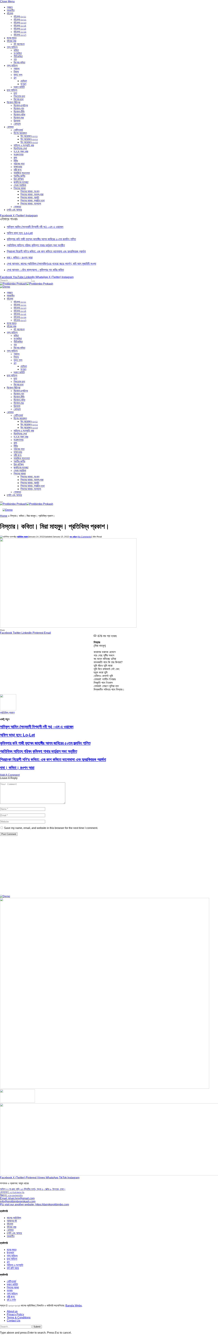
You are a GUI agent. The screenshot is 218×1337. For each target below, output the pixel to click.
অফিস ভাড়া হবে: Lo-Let (20, 233)
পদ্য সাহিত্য (12, 47)
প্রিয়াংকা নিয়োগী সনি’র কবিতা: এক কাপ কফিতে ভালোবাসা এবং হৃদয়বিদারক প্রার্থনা (46, 251)
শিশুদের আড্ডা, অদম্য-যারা (31, 194)
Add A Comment (10, 774)
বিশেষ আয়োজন (20, 133)
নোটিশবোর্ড (18, 130)
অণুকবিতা (18, 53)
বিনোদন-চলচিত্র (21, 105)
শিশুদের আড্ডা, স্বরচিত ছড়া (32, 200)
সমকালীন (10, 10)
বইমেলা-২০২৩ (20, 22)
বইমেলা (10, 13)
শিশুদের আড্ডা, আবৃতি (29, 197)
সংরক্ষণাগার (18, 154)
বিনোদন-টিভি (19, 111)
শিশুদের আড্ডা (20, 188)
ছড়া (15, 93)
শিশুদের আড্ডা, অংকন (29, 191)
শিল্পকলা (17, 120)
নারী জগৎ (18, 169)
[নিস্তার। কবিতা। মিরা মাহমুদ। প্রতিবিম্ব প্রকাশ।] (68, 626)
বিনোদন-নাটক (19, 114)
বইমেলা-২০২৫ (20, 28)
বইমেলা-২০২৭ (20, 34)
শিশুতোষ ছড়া (19, 96)
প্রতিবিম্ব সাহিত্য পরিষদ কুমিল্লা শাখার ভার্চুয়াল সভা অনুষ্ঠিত (36, 245)
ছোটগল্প (23, 80)
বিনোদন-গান (19, 108)
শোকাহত (17, 206)
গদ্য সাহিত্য (12, 65)
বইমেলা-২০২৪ (20, 25)
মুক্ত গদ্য (18, 74)
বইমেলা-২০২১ (20, 16)
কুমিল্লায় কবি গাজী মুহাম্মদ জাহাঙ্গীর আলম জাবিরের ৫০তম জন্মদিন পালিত (41, 239)
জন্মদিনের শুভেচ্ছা (21, 182)
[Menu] (1, 501)
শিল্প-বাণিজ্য (19, 179)
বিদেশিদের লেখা (20, 148)
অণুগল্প (23, 83)
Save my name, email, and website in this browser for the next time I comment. (51, 828)
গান (15, 59)
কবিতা (16, 50)
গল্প (15, 77)
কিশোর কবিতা (19, 62)
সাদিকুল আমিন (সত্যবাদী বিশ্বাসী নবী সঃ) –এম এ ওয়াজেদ (35, 227)
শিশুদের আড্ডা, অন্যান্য (30, 203)
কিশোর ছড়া (19, 99)
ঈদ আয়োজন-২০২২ (29, 139)
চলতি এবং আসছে (14, 209)
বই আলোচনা (19, 44)
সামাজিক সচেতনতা (22, 172)
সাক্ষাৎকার (18, 166)
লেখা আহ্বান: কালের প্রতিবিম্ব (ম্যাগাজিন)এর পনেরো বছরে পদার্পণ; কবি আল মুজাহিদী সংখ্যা (51, 263)
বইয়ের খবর (11, 41)
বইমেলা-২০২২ (20, 19)
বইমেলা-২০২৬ (20, 31)
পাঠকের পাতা (19, 163)
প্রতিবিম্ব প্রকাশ (22, 537)
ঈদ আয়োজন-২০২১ (29, 136)
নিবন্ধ (16, 71)
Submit (37, 1326)
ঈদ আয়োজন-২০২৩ (29, 142)
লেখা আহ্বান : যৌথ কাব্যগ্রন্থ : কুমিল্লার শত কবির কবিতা (35, 270)
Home (3, 515)
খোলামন (10, 126)
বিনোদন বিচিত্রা (13, 102)
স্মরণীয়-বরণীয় (19, 176)
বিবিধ (16, 160)
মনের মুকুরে (11, 37)
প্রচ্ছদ (10, 7)
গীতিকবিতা (18, 56)
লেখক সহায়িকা (20, 185)
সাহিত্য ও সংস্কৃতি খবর (24, 145)
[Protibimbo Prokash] (26, 283)
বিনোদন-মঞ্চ (19, 117)
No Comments (84, 537)
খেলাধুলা (17, 123)
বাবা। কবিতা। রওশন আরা (20, 257)
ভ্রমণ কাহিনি (19, 87)
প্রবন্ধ (16, 68)
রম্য (15, 157)
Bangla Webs (73, 1305)
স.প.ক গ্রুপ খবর (21, 151)
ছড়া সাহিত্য (12, 90)
